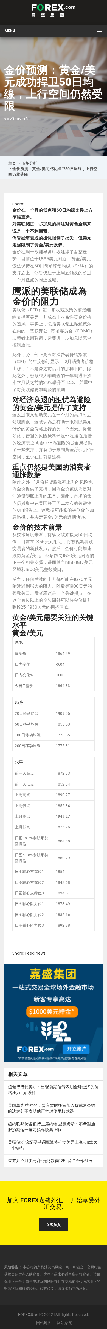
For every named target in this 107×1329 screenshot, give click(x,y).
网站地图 (44, 1323)
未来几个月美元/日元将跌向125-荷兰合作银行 (50, 1161)
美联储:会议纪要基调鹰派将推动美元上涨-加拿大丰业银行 (52, 1145)
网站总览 (64, 1323)
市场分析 (29, 163)
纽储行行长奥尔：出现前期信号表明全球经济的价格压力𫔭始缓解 (53, 1089)
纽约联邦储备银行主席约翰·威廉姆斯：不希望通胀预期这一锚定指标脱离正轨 (51, 1126)
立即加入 (53, 1225)
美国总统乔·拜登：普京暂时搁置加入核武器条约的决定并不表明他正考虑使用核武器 (51, 1108)
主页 (12, 163)
